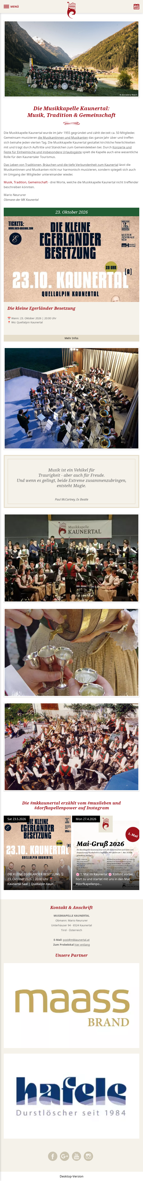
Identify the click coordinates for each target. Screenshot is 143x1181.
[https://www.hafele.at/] (71, 1096)
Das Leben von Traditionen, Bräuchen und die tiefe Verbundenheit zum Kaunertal (61, 165)
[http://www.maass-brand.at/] (71, 1005)
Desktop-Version (71, 1176)
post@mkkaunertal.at (76, 940)
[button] (11, 6)
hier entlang (82, 944)
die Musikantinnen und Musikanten (63, 138)
